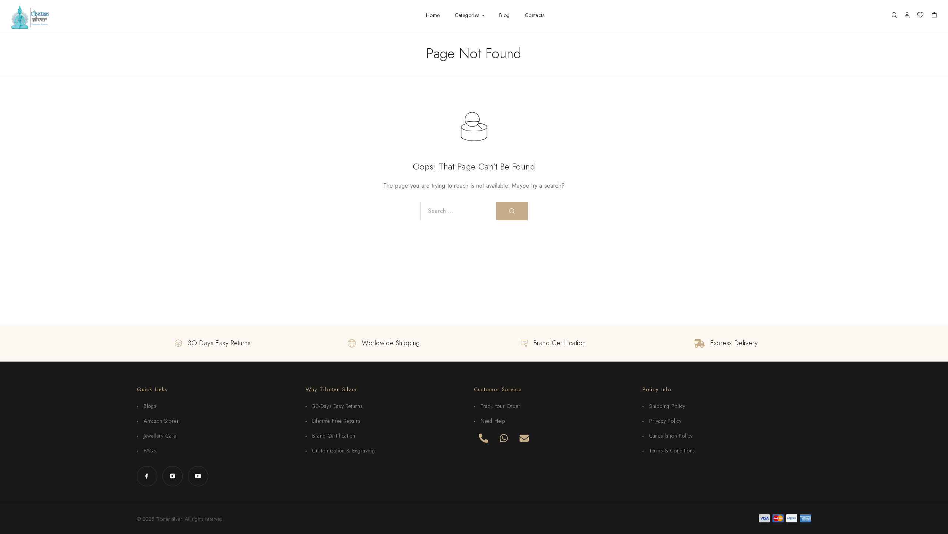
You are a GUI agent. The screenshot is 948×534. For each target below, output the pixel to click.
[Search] (894, 15)
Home (433, 16)
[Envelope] (524, 438)
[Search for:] (458, 211)
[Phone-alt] (483, 438)
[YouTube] (198, 476)
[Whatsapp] (503, 438)
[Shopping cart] (934, 16)
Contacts (534, 16)
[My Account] (907, 15)
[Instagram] (172, 476)
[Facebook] (147, 476)
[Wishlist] (920, 16)
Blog (504, 16)
